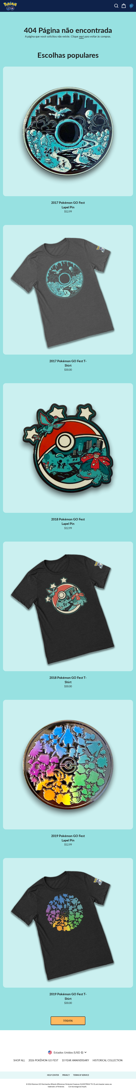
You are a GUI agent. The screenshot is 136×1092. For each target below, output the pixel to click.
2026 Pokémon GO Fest (43, 1060)
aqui (81, 36)
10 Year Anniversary (75, 1060)
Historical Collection (108, 1060)
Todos (68, 1020)
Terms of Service (81, 1075)
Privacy (66, 1075)
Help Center (53, 1075)
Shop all (19, 1060)
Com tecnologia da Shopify (77, 1087)
